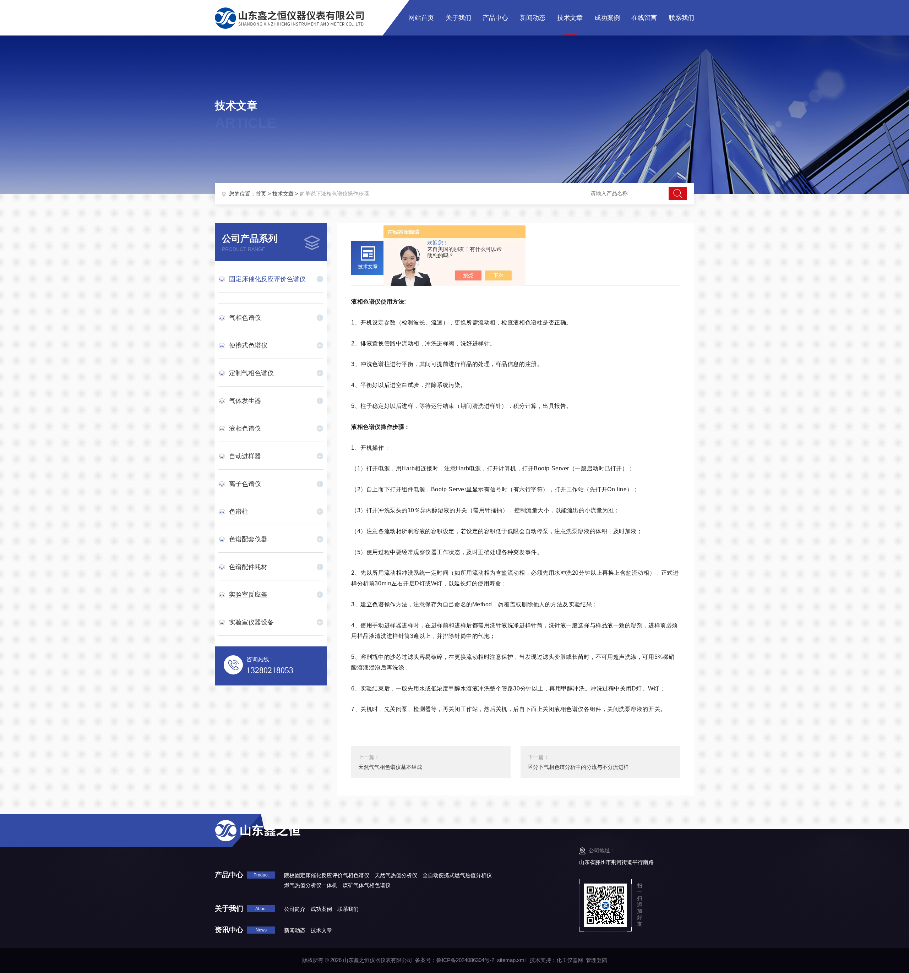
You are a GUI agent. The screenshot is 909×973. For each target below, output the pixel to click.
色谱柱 (238, 511)
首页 (261, 194)
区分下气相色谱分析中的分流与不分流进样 (578, 767)
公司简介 (294, 909)
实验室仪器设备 (251, 622)
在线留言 (644, 17)
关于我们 (458, 17)
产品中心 (495, 17)
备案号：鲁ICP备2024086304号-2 (454, 960)
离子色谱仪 (245, 483)
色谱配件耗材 (248, 566)
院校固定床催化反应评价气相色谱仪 (326, 875)
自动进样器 (245, 456)
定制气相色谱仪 (251, 373)
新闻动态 (532, 17)
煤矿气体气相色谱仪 (367, 885)
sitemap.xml (511, 960)
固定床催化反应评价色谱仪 (267, 279)
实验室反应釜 (248, 594)
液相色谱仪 (245, 428)
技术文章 (570, 17)
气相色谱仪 (245, 317)
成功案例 (607, 17)
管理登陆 (596, 960)
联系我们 (681, 17)
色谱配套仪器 (248, 539)
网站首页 (421, 17)
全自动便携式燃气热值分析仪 (457, 875)
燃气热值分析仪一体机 (310, 885)
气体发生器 (245, 400)
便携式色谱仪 (248, 345)
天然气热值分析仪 (396, 875)
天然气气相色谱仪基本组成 (390, 767)
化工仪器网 (569, 960)
